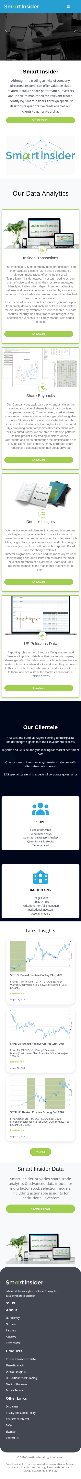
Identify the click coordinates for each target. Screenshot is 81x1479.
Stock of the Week (16, 1384)
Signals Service (14, 1390)
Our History (13, 1318)
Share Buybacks (15, 1365)
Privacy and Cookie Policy (21, 1413)
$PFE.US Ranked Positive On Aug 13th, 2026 (37, 1043)
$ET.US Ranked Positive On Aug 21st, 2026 (36, 975)
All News (11, 1337)
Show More (38, 334)
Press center (13, 1343)
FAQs (9, 1425)
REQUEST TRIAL (40, 1208)
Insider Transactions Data (21, 1359)
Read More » (17, 993)
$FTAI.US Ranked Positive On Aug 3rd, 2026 (37, 1112)
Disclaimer (12, 1406)
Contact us (12, 1438)
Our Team (11, 1324)
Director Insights (16, 1371)
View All (40, 1151)
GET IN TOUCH (40, 120)
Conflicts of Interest (17, 1419)
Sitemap (11, 1431)
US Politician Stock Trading (21, 1378)
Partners (11, 1330)
